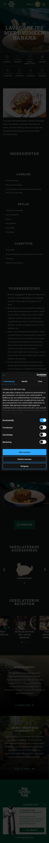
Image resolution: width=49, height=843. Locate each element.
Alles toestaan (24, 452)
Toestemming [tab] (8, 381)
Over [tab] (40, 381)
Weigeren (24, 466)
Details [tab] (24, 381)
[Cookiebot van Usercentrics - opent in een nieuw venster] (36, 375)
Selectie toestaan (24, 459)
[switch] (43, 427)
